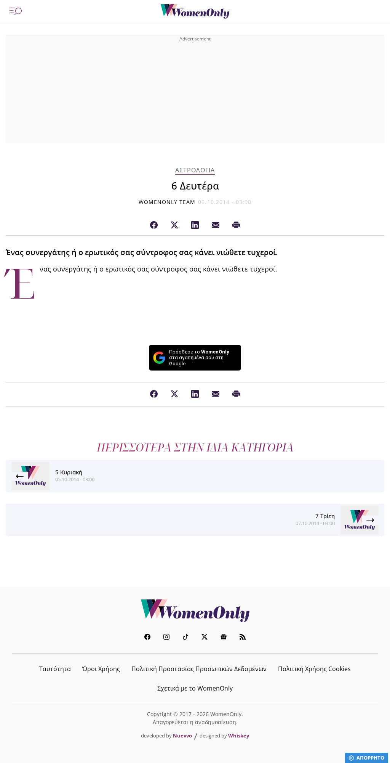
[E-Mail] (215, 225)
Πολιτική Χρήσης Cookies (314, 669)
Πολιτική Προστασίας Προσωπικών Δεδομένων (199, 669)
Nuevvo (182, 735)
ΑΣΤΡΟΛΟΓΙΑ (195, 170)
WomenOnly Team (167, 202)
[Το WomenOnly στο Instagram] (166, 637)
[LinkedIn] (195, 225)
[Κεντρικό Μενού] (16, 11)
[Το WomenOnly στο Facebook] (147, 637)
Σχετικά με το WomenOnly (195, 688)
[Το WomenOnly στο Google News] (223, 637)
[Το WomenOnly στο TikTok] (185, 637)
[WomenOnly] (195, 11)
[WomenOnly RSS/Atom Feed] (242, 637)
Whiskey (238, 735)
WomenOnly (195, 610)
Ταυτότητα (55, 669)
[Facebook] (153, 225)
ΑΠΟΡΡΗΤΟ (370, 757)
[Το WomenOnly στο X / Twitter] (204, 637)
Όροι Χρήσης (101, 669)
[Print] (236, 225)
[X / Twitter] (174, 225)
